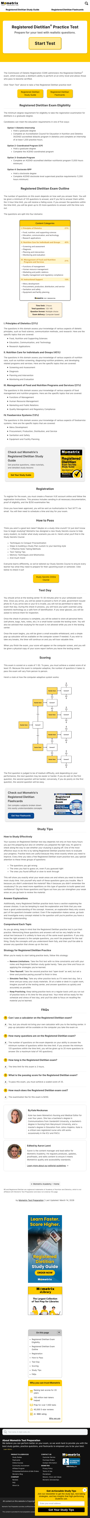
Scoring (35, 1366)
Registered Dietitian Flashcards (67, 10)
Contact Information (50, 1463)
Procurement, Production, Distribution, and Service (33, 431)
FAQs (34, 1374)
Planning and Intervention (21, 375)
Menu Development (18, 427)
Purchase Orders (49, 1460)
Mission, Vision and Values (52, 1477)
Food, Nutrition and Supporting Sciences (28, 338)
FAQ (13, 1482)
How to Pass (37, 1357)
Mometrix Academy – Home (46, 1184)
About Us (15, 1485)
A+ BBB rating (40, 1414)
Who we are (54, 1418)
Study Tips (36, 1370)
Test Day (36, 1362)
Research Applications (19, 346)
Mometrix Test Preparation (31, 1200)
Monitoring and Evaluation (21, 379)
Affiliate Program (18, 1468)
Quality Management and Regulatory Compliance (32, 409)
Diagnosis (14, 371)
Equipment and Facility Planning (24, 439)
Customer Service (49, 1457)
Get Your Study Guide (21, 475)
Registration (37, 1353)
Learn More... (8, 1449)
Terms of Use (47, 1471)
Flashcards (16, 1460)
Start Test (45, 43)
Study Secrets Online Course (46, 578)
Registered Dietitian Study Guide (22, 10)
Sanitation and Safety (19, 435)
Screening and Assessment (22, 367)
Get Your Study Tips (61, 1509)
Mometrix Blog (17, 1474)
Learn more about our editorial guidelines (46, 1165)
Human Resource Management (24, 401)
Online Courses (17, 1463)
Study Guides (17, 1457)
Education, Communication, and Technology (30, 342)
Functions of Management (21, 397)
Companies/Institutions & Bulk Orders (25, 1471)
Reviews (15, 1480)
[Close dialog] (85, 1490)
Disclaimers (47, 1474)
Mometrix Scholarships (51, 1480)
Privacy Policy (47, 1468)
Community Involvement (20, 1466)
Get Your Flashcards (21, 815)
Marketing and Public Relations (24, 405)
